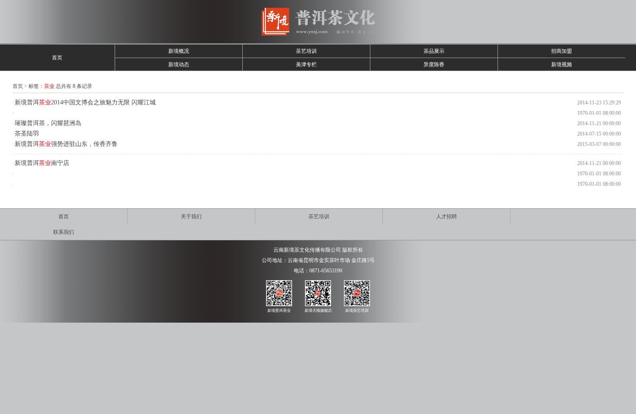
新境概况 (178, 51)
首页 (57, 58)
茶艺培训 (306, 51)
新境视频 (561, 64)
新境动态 (178, 64)
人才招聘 (446, 216)
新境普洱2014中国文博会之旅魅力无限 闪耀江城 (85, 102)
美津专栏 (306, 64)
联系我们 (63, 232)
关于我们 (191, 216)
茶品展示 (434, 51)
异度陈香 (434, 64)
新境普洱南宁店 (42, 163)
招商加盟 (561, 51)
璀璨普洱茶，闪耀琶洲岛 (48, 123)
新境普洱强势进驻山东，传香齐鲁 (66, 144)
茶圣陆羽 (27, 133)
